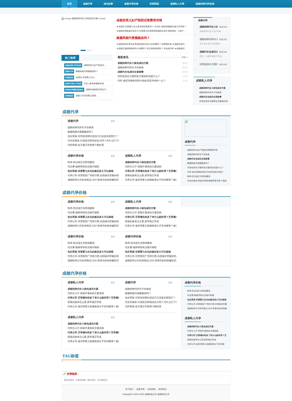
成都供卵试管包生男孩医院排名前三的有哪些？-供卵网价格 (145, 44)
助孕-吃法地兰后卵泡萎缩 (81, 162)
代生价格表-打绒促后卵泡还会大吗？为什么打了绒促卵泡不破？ (101, 140)
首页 (69, 4)
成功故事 (108, 4)
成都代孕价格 (131, 4)
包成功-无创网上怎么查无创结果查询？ (86, 78)
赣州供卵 (91, 380)
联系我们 (163, 389)
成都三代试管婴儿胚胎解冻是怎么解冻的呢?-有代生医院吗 (87, 96)
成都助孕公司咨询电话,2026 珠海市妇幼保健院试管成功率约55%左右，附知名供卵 (111, 180)
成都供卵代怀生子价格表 (131, 67)
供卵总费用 (69, 380)
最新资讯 (123, 57)
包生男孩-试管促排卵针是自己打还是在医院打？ (93, 136)
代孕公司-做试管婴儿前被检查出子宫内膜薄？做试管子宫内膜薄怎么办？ (163, 180)
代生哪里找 (102, 380)
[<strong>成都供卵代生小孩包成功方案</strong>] (84, 18)
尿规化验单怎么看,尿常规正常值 (142, 175)
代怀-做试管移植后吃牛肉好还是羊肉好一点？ (142, 80)
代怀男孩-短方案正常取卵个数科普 (86, 145)
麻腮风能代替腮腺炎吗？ (87, 71)
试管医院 (154, 4)
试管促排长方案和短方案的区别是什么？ (139, 76)
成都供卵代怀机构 (205, 4)
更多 (113, 121)
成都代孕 (87, 4)
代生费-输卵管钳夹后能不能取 (83, 166)
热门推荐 (70, 57)
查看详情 (223, 27)
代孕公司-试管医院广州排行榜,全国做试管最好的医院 (96, 175)
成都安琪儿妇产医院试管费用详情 (95, 66)
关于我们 (129, 389)
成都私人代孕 (177, 4)
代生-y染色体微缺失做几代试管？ (95, 84)
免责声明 (140, 389)
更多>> (185, 57)
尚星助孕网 (81, 380)
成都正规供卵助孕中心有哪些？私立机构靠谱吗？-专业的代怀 (146, 48)
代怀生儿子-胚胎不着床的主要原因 (143, 166)
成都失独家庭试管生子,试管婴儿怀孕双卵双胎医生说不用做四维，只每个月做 (97, 90)
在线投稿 (152, 389)
